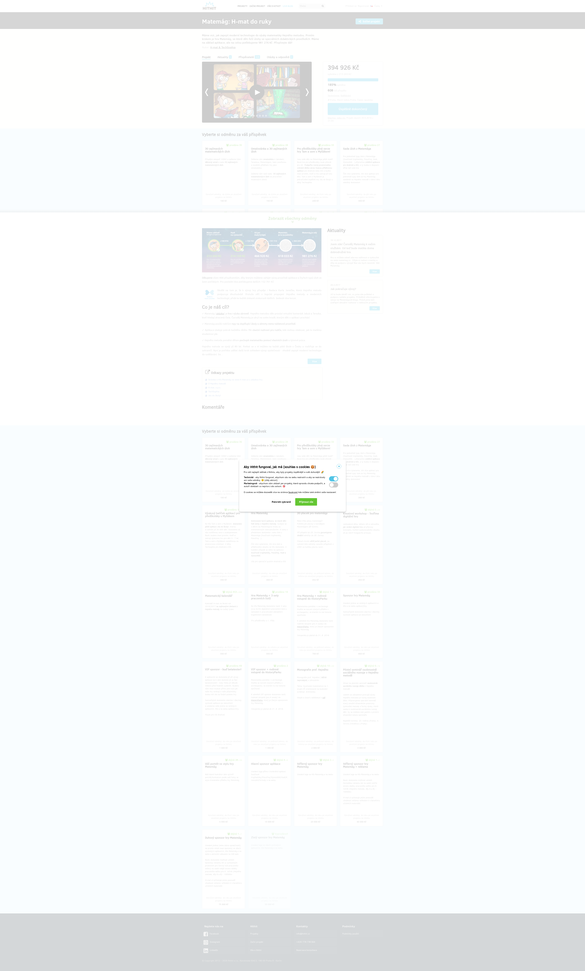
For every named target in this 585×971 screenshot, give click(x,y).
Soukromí (293, 492)
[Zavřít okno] (339, 466)
